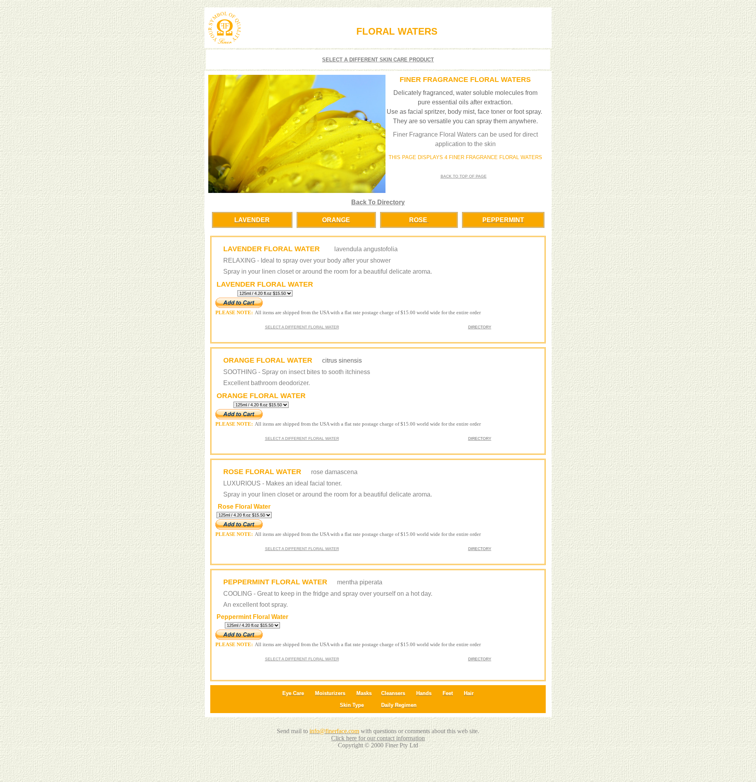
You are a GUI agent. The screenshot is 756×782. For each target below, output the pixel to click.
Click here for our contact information (378, 738)
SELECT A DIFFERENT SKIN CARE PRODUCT (378, 60)
